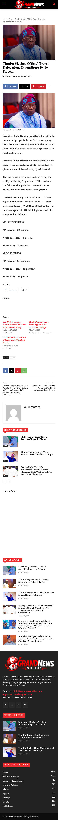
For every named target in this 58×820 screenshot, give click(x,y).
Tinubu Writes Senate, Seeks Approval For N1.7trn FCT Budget (39, 325)
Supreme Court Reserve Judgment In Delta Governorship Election (44, 388)
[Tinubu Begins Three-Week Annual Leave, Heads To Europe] (10, 456)
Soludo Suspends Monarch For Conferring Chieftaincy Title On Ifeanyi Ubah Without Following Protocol (15, 390)
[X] (11, 370)
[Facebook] (5, 370)
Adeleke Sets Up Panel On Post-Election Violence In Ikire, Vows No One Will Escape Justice (36, 638)
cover (12, 358)
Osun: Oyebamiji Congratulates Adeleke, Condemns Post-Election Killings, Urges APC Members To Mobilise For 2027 (35, 625)
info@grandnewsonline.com (28, 691)
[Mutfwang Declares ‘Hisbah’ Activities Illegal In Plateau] (10, 441)
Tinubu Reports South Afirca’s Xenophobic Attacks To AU (33, 580)
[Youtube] (25, 704)
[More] (50, 86)
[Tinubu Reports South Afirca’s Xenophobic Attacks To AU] (9, 583)
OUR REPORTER (11, 76)
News (11, 19)
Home (5, 19)
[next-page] (8, 481)
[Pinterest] (18, 370)
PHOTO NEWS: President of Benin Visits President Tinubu (14, 340)
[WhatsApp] (24, 370)
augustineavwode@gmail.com (17, 694)
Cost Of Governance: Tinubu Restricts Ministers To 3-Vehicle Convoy (14, 325)
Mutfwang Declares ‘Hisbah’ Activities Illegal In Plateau (35, 438)
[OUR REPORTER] (13, 413)
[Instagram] (12, 704)
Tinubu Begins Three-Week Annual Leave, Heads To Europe (37, 453)
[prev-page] (4, 481)
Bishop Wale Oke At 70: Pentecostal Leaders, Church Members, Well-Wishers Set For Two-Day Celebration (36, 471)
